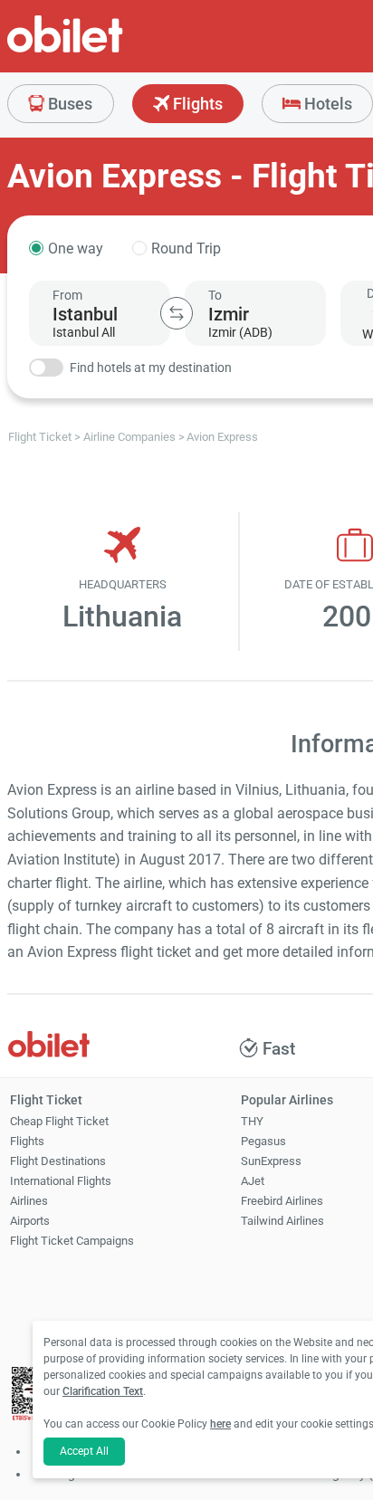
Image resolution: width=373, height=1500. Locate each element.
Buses (68, 103)
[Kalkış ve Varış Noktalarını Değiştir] (176, 313)
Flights (196, 103)
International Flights (60, 1181)
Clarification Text (102, 1391)
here (220, 1424)
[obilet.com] (108, 50)
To (215, 295)
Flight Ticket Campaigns (72, 1240)
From (67, 295)
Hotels (326, 103)
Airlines (29, 1201)
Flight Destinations (58, 1161)
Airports (30, 1221)
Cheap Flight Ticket (59, 1121)
